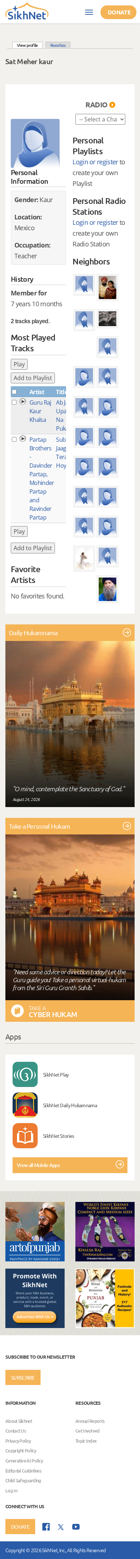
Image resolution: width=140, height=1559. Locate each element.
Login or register (95, 161)
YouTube (76, 1527)
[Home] (26, 10)
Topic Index (86, 1441)
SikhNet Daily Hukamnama (70, 1105)
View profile (30, 45)
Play (19, 364)
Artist (36, 392)
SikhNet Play (56, 1074)
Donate (119, 12)
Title (61, 392)
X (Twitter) (61, 1527)
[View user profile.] (35, 143)
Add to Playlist (33, 378)
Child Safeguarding (23, 1480)
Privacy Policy (18, 1441)
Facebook (46, 1527)
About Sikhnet (18, 1421)
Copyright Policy (20, 1451)
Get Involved (87, 1430)
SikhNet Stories (58, 1135)
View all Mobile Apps (38, 1165)
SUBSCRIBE (23, 1377)
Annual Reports (89, 1421)
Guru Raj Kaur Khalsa (40, 411)
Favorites (58, 45)
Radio (96, 104)
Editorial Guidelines (23, 1470)
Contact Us (15, 1430)
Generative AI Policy (24, 1460)
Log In (11, 1490)
